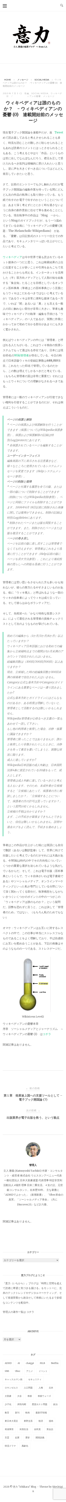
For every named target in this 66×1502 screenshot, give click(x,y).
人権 (40, 1387)
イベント (43, 1371)
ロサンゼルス (11, 1387)
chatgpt (30, 1363)
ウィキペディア (12, 257)
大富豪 (8, 1396)
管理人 (33, 1165)
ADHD (8, 1363)
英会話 (50, 1429)
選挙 (27, 1437)
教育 (7, 1412)
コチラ (47, 1034)
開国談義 (40, 1437)
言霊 (7, 1437)
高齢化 (25, 1445)
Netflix (54, 1363)
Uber (17, 1371)
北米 (51, 1387)
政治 (55, 1404)
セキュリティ (34, 1379)
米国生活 (23, 1429)
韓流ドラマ (10, 1445)
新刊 (17, 1412)
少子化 (8, 1404)
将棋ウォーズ (44, 1396)
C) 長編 (24, 93)
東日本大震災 (11, 1420)
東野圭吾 (28, 1420)
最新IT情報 (41, 1412)
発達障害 (9, 1429)
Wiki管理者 (21, 355)
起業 (17, 1437)
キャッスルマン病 (13, 1379)
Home (7, 79)
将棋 (29, 1396)
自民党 (37, 1429)
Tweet (58, 132)
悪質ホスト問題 (39, 1404)
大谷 (19, 1396)
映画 (27, 1412)
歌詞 (40, 1420)
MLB (42, 1363)
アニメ (29, 1371)
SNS (7, 1371)
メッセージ (22, 79)
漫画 (51, 1420)
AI (19, 1363)
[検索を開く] (61, 5)
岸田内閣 (21, 1404)
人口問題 (28, 1387)
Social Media (41, 79)
